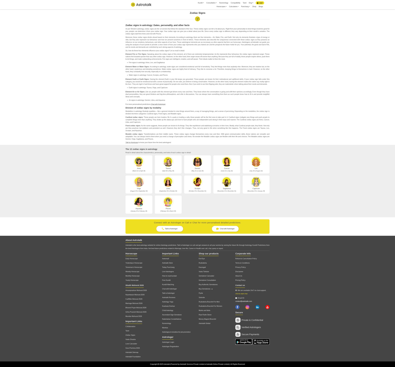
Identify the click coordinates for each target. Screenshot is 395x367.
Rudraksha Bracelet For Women (210, 306)
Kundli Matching (168, 284)
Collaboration (130, 326)
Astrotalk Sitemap (131, 352)
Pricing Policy (240, 280)
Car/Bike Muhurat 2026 (133, 299)
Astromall (165, 259)
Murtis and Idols (204, 310)
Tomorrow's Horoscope (133, 267)
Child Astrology (167, 310)
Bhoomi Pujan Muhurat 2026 (135, 308)
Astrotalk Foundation (133, 357)
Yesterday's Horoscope (133, 263)
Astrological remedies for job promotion (176, 332)
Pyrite (201, 293)
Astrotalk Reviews (168, 297)
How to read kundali (169, 276)
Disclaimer (239, 271)
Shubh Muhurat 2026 (134, 285)
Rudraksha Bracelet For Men (209, 302)
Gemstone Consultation (207, 280)
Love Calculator (131, 344)
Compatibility (235, 3)
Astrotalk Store (167, 263)
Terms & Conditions (242, 263)
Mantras (165, 328)
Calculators (233, 6)
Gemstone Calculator (206, 276)
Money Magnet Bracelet (207, 319)
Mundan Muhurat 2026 (133, 316)
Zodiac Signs (130, 335)
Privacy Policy (240, 267)
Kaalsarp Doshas (168, 306)
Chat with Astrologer (158, 104)
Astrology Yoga (167, 302)
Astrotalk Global (204, 323)
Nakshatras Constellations (171, 319)
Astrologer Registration (170, 346)
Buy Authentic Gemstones (208, 284)
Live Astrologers (168, 271)
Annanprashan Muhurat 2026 (136, 290)
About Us (238, 276)
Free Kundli (166, 280)
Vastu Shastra (130, 339)
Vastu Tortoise (204, 271)
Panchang (245, 6)
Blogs (261, 6)
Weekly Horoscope (132, 271)
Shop (254, 6)
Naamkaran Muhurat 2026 (135, 295)
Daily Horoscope (131, 259)
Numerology (223, 3)
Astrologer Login (168, 342)
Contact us (240, 285)
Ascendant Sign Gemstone (172, 315)
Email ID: (243, 299)
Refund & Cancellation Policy (246, 259)
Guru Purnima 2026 (132, 348)
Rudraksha (203, 263)
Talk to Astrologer (131, 142)
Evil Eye (202, 259)
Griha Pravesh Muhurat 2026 (135, 312)
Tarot (244, 3)
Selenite (202, 297)
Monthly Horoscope (132, 276)
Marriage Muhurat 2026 (133, 303)
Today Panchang (168, 267)
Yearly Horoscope (132, 280)
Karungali (202, 267)
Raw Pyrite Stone (205, 315)
